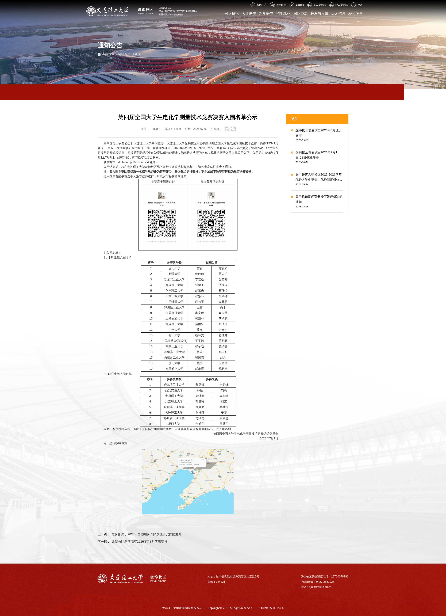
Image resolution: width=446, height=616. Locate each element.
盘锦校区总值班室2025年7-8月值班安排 (139, 541)
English (300, 4)
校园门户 (262, 4)
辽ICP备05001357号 (271, 608)
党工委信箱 (320, 4)
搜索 (359, 4)
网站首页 (124, 54)
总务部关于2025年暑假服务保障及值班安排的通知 (147, 534)
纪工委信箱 (342, 4)
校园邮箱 (281, 4)
